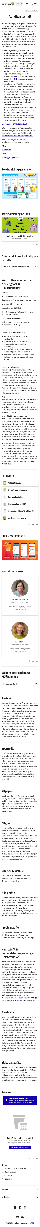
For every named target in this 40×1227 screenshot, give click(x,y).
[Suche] (27, 4)
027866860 (19, 1000)
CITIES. (32, 1223)
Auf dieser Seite (31, 10)
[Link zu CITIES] (15, 1207)
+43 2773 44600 (8, 1176)
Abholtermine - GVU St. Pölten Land (14, 124)
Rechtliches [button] (5, 1197)
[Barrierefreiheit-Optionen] (17, 1217)
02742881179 (31, 998)
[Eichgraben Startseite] (8, 4)
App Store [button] (5, 1189)
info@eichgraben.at (10, 1172)
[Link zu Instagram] (25, 1207)
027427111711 (6, 150)
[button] (20, 186)
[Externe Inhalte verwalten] (22, 1217)
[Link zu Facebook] (20, 1207)
